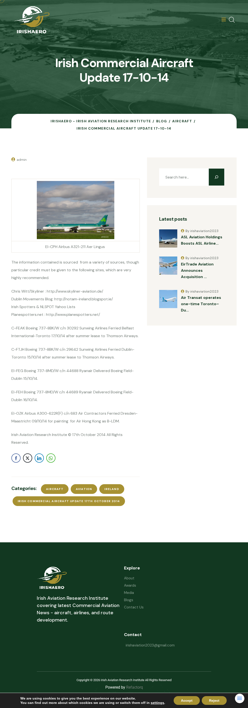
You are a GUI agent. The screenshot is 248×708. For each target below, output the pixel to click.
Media (129, 592)
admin (22, 159)
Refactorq (134, 687)
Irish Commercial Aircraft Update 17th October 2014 (69, 501)
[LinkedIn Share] (39, 458)
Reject (214, 700)
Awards (130, 585)
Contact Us (134, 607)
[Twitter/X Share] (27, 458)
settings (157, 703)
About (129, 578)
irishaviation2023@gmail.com (150, 645)
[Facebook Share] (16, 458)
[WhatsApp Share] (50, 458)
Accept (187, 700)
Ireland (111, 489)
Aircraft (54, 489)
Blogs (128, 600)
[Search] (216, 177)
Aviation (84, 489)
